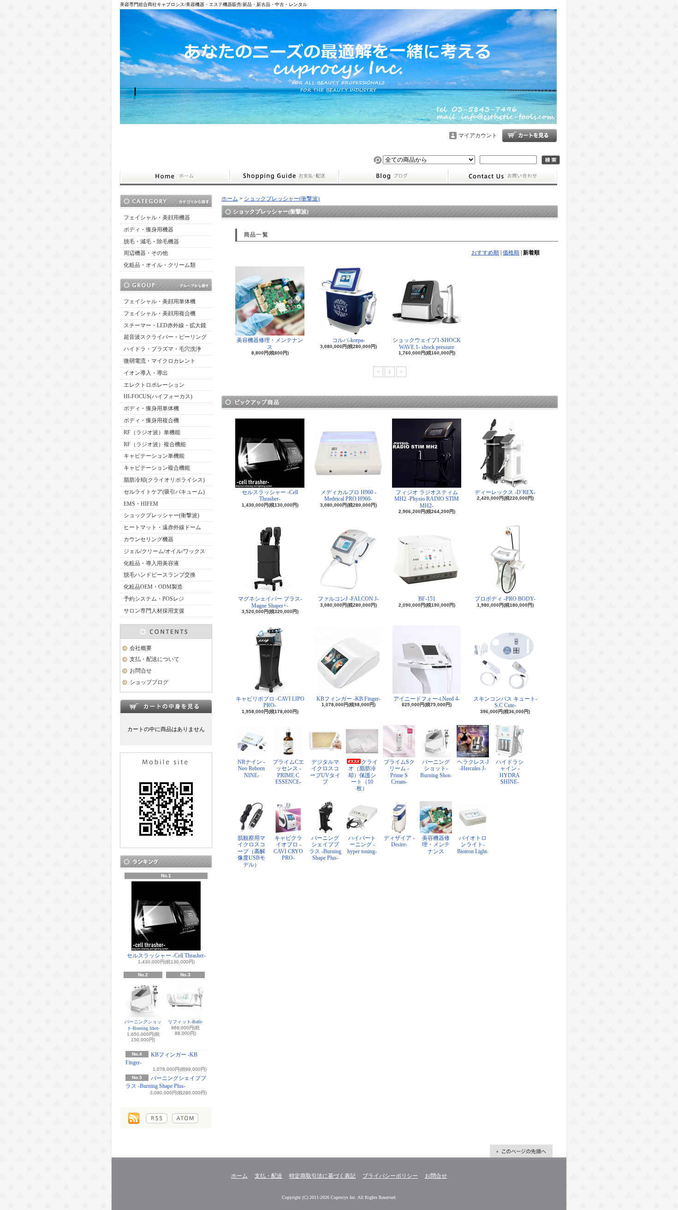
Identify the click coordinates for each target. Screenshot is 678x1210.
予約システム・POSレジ (154, 599)
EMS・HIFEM (141, 504)
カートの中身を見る (166, 706)
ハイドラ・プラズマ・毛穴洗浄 (162, 349)
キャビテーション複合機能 (157, 468)
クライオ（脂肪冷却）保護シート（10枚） (363, 775)
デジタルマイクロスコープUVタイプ (325, 772)
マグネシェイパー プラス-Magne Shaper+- (270, 602)
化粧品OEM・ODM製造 (153, 587)
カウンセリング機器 (148, 539)
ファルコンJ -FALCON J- (348, 599)
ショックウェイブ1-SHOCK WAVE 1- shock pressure (427, 343)
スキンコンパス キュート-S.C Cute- (505, 702)
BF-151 (426, 599)
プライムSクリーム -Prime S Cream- (399, 772)
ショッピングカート (529, 135)
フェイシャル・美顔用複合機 (160, 313)
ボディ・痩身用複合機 (151, 420)
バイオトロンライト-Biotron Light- (472, 845)
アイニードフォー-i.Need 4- (426, 699)
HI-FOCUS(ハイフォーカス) (158, 396)
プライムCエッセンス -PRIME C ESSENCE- (288, 772)
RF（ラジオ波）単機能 (152, 432)
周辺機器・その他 (146, 253)
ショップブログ (393, 176)
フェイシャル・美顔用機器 (157, 217)
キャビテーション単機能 (154, 456)
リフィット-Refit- (185, 1021)
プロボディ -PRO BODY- (505, 599)
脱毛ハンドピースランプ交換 (160, 575)
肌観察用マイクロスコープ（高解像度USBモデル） (251, 851)
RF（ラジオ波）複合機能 (155, 444)
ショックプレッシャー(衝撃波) (161, 515)
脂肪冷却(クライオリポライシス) (164, 480)
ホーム (174, 176)
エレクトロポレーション (154, 385)
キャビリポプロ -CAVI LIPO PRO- (270, 702)
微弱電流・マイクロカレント (160, 361)
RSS (156, 1118)
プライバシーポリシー (390, 1176)
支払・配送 (268, 1176)
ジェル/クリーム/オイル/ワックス (164, 551)
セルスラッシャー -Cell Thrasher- (166, 955)
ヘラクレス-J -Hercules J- (473, 765)
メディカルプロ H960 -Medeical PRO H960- (348, 495)
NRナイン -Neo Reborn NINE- (251, 769)
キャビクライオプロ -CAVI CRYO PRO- (288, 848)
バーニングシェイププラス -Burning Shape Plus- (325, 848)
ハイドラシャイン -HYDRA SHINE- (509, 772)
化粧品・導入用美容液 (151, 563)
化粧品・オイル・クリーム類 (160, 265)
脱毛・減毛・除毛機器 (151, 241)
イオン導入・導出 (146, 373)
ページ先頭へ (521, 1151)
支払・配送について (284, 176)
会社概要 (141, 648)
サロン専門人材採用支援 (154, 611)
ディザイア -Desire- (399, 841)
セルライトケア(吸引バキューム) (164, 492)
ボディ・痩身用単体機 (151, 408)
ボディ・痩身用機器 (148, 229)
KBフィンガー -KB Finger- (348, 699)
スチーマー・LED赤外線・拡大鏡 (165, 325)
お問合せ (502, 176)
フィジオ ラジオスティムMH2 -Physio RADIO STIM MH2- (426, 499)
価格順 (511, 252)
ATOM (185, 1118)
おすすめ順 (485, 252)
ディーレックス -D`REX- (505, 492)
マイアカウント (477, 135)
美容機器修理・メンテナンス (270, 343)
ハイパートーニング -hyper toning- (362, 845)
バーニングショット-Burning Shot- (143, 1025)
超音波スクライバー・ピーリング (165, 337)
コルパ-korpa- (348, 340)
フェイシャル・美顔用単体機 (160, 301)
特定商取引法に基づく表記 (322, 1176)
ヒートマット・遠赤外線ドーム (162, 527)
